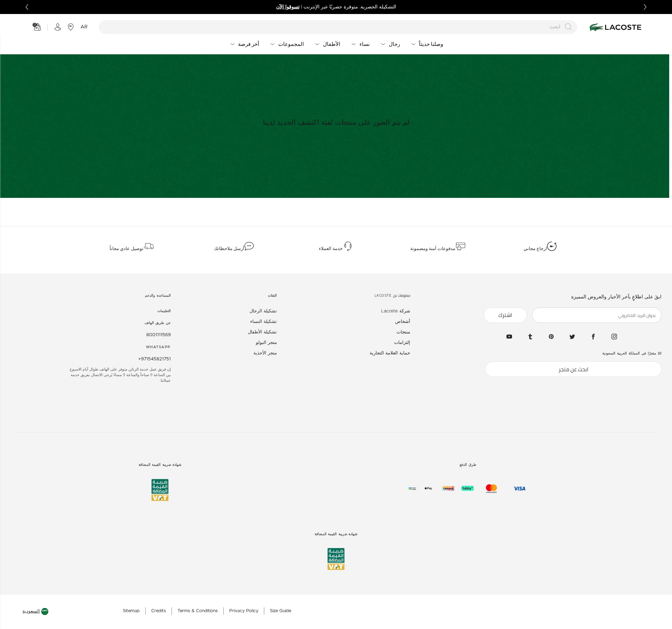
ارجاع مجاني (535, 248)
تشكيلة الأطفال (262, 332)
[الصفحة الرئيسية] (614, 27)
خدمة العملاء (331, 248)
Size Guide (280, 611)
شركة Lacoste (395, 311)
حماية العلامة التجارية (390, 353)
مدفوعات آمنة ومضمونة (432, 248)
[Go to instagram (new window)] (614, 336)
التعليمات (164, 311)
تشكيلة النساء (263, 321)
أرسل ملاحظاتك (229, 248)
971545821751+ (154, 359)
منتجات (403, 332)
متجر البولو (266, 342)
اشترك (505, 315)
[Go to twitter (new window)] (572, 336)
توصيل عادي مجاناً (127, 248)
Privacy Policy (243, 611)
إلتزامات (402, 342)
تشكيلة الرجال (263, 311)
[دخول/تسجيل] (58, 27)
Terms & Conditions (197, 611)
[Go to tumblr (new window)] (530, 336)
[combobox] (338, 27)
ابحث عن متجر (573, 369)
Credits (158, 611)
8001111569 (157, 335)
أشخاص (402, 321)
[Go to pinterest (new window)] (551, 336)
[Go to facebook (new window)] (593, 336)
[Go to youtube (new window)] (509, 336)
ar (84, 27)
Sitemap (131, 611)
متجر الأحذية (265, 353)
